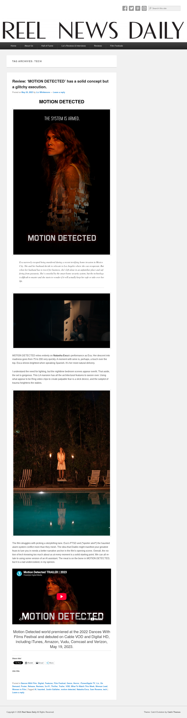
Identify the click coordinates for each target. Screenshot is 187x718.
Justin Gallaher (53, 689)
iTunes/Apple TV (87, 683)
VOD (68, 686)
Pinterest (137, 8)
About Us (29, 46)
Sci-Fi (47, 686)
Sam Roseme (96, 689)
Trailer (62, 686)
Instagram (144, 8)
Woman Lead (101, 686)
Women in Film (19, 689)
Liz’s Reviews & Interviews (74, 46)
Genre (69, 683)
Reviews (98, 46)
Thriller (54, 686)
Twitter (131, 8)
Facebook (124, 8)
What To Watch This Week (82, 686)
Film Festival (60, 683)
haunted (41, 689)
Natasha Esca (83, 689)
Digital (41, 683)
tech (105, 689)
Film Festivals (116, 46)
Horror (76, 683)
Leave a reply (59, 92)
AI (35, 689)
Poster (24, 686)
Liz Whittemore (43, 92)
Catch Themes (174, 712)
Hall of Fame (47, 46)
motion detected (68, 689)
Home (13, 46)
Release (31, 686)
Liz (97, 683)
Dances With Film (29, 683)
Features (49, 683)
